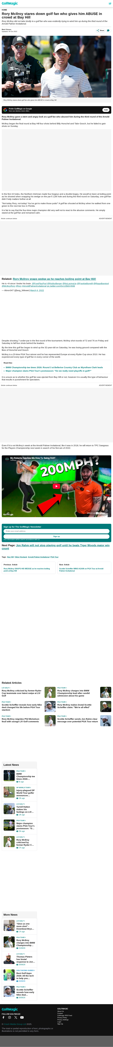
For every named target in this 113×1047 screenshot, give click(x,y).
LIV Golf (5, 688)
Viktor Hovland (21, 557)
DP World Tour (23, 787)
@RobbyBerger (54, 283)
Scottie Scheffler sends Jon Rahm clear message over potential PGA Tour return (77, 720)
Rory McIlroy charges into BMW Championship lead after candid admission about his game (73, 693)
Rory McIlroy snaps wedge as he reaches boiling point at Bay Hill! (54, 278)
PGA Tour (54, 557)
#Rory (19, 286)
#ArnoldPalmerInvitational (34, 286)
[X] (16, 1018)
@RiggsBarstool (101, 283)
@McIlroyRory (8, 286)
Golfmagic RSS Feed (64, 1015)
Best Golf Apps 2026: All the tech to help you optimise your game (25, 976)
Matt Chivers (6, 29)
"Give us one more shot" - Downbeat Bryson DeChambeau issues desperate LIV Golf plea (25, 926)
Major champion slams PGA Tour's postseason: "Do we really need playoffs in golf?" (48, 371)
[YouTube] (22, 1018)
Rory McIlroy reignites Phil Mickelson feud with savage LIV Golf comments (20, 720)
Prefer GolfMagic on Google (20, 109)
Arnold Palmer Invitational (39, 557)
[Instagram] (10, 1018)
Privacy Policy (45, 539)
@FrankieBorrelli (85, 283)
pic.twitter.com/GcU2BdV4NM (61, 286)
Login (59, 1022)
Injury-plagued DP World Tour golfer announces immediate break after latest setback (25, 793)
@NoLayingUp (69, 283)
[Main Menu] (110, 3)
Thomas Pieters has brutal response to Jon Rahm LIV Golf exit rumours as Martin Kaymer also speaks (24, 959)
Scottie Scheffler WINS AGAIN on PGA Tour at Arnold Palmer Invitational (81, 570)
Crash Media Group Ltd (15, 1024)
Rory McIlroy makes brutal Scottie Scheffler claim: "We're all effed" (74, 706)
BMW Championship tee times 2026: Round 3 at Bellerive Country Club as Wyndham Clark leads (54, 367)
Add (106, 110)
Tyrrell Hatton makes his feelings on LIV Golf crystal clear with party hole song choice (25, 809)
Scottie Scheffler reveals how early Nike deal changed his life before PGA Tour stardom (22, 707)
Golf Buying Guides (25, 970)
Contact (60, 1013)
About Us (60, 1011)
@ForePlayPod (39, 283)
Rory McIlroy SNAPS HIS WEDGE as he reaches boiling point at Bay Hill (27, 570)
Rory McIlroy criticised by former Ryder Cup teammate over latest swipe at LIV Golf (21, 693)
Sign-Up (60, 1024)
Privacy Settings (63, 1019)
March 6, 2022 (37, 290)
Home (4, 10)
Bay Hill (10, 557)
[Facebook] (4, 1018)
